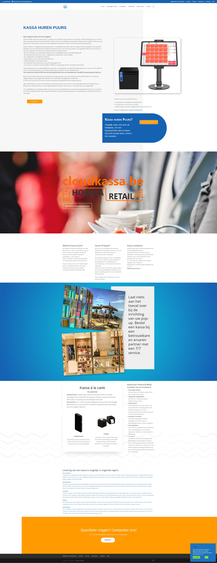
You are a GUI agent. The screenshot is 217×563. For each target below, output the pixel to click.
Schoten (79, 497)
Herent (110, 509)
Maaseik (79, 504)
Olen (133, 495)
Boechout (90, 493)
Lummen (75, 504)
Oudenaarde (123, 486)
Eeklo (119, 484)
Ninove (112, 486)
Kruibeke (69, 486)
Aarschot (65, 509)
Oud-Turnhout (138, 495)
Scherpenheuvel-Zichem (114, 511)
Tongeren (133, 504)
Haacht (104, 509)
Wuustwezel (123, 497)
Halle (108, 509)
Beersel (75, 509)
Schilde (75, 497)
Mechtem (82, 511)
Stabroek (93, 497)
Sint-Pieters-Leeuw (133, 511)
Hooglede (118, 475)
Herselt (69, 495)
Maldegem (92, 486)
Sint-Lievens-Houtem (141, 486)
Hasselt (111, 502)
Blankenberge (75, 475)
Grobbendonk (134, 493)
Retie (64, 497)
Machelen (74, 511)
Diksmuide (105, 475)
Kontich (97, 495)
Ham (101, 502)
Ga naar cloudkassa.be (77, 206)
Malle (109, 495)
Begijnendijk (80, 509)
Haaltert (146, 484)
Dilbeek (95, 509)
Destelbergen (114, 484)
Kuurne (77, 477)
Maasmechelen (85, 504)
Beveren (79, 484)
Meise (78, 511)
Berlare (74, 484)
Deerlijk (100, 475)
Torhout (133, 477)
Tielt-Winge (65, 513)
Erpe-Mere (123, 484)
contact (101, 277)
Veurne (137, 477)
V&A (213, 1)
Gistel (109, 475)
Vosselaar (103, 497)
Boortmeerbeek (86, 509)
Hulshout (79, 495)
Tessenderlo (128, 504)
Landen (141, 509)
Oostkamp (113, 477)
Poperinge (118, 477)
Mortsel (124, 495)
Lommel (71, 504)
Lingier (78, 560)
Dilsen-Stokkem (93, 502)
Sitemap (208, 1)
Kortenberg (132, 509)
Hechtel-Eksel (116, 502)
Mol (121, 495)
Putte (143, 495)
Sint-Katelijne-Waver (86, 497)
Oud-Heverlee (91, 511)
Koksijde (64, 477)
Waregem (142, 477)
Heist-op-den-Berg (142, 493)
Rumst (72, 497)
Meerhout (118, 495)
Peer (114, 504)
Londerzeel (65, 511)
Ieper (131, 475)
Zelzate (89, 488)
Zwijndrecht (138, 497)
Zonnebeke (74, 479)
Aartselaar (65, 493)
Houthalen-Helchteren (139, 502)
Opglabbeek (105, 504)
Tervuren (150, 511)
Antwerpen (70, 493)
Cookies (188, 1)
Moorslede (97, 477)
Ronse (127, 486)
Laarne (72, 486)
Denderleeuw (101, 484)
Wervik (145, 477)
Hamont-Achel (106, 502)
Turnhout (98, 497)
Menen (81, 477)
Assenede (70, 484)
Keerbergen (126, 509)
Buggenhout (87, 484)
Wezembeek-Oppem (89, 513)
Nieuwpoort (102, 477)
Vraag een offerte (148, 122)
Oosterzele (117, 486)
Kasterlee (93, 495)
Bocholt (75, 502)
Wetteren (79, 488)
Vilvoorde (78, 513)
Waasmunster (73, 488)
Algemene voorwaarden (178, 1)
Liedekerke (149, 509)
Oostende (108, 477)
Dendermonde (107, 484)
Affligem (69, 509)
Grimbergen (100, 509)
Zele (86, 488)
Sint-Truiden (122, 504)
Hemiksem (149, 493)
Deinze (96, 484)
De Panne (96, 475)
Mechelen (113, 495)
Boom (99, 493)
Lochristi (83, 486)
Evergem (128, 484)
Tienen (69, 513)
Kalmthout (84, 495)
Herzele (64, 486)
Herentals (65, 495)
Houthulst (123, 475)
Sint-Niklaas (148, 486)
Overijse (97, 511)
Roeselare (123, 477)
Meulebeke (85, 477)
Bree (83, 502)
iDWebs (82, 560)
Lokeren (87, 486)
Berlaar (86, 493)
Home (103, 6)
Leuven (145, 509)
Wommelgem (118, 497)
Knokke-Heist (150, 475)
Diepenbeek (87, 502)
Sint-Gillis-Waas (132, 486)
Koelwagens (122, 6)
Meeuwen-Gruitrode (93, 504)
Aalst (64, 484)
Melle (96, 486)
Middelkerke (91, 477)
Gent (135, 484)
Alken (64, 502)
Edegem (123, 493)
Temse (68, 488)
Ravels (152, 495)
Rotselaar (106, 511)
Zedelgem (69, 479)
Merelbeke (100, 486)
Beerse (82, 493)
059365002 (7, 1)
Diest (92, 509)
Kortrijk (74, 477)
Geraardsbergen (140, 484)
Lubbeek (70, 511)
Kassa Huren (140, 6)
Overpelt (111, 504)
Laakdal (101, 495)
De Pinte (92, 484)
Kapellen (89, 495)
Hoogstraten (74, 495)
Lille (107, 495)
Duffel (120, 493)
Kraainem (137, 509)
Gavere (131, 484)
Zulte (97, 488)
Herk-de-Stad (123, 502)
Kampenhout (120, 509)
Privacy (194, 1)
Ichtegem (128, 475)
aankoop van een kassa (110, 270)
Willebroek (112, 497)
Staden (127, 477)
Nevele (109, 486)
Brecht (116, 493)
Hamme (150, 484)
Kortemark (69, 477)
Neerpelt (100, 504)
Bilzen (71, 502)
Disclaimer (201, 1)
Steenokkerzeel (141, 511)
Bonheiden (95, 493)
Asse (72, 509)
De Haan (92, 475)
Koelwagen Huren (112, 6)
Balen (79, 493)
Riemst (117, 504)
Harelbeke (113, 475)
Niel (127, 495)
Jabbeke (144, 475)
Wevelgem (150, 477)
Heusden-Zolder (129, 502)
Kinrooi (145, 502)
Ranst (149, 495)
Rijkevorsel (67, 497)
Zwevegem (79, 479)
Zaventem (96, 513)
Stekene (64, 488)
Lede (80, 486)
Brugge (84, 475)
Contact (148, 6)
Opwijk (86, 511)
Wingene (65, 479)
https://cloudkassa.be (136, 110)
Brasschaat (112, 493)
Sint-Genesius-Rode (124, 511)
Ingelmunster (136, 475)
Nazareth (105, 486)
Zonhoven (138, 504)
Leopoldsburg (66, 504)
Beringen (68, 502)
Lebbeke (76, 486)
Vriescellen (131, 6)
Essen (127, 493)
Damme (88, 475)
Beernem (69, 475)
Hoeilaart (115, 509)
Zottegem (93, 488)
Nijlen (130, 495)
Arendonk (75, 493)
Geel (130, 493)
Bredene (80, 475)
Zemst (100, 513)
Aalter (66, 484)
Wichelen (83, 488)
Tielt (130, 477)
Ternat (146, 511)
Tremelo (73, 513)
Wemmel (82, 513)
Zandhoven (129, 497)
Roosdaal (101, 511)
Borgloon (79, 502)
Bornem (103, 493)
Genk (99, 502)
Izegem (140, 475)
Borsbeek (108, 493)
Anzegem (65, 475)
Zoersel (134, 497)
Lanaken (150, 502)
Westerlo (107, 497)
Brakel (82, 484)
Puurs (146, 495)
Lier (104, 495)
